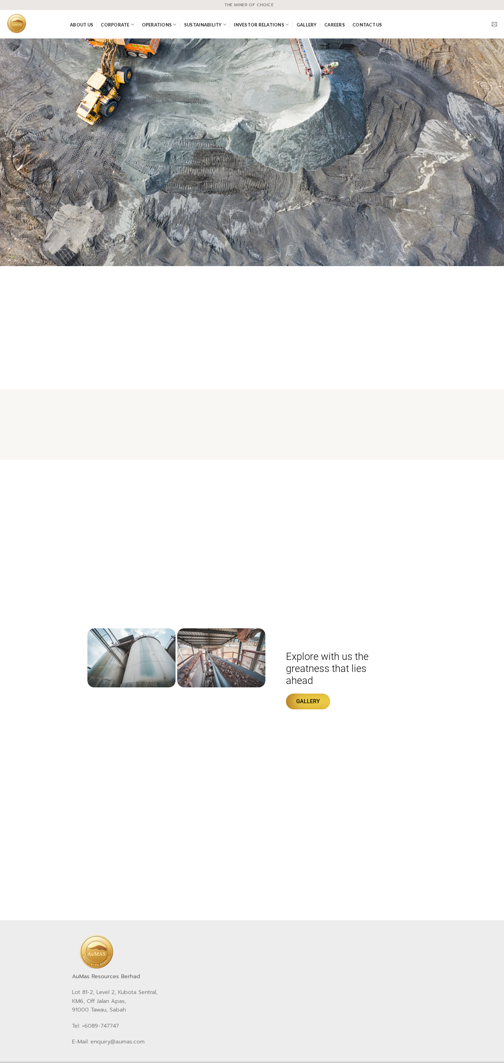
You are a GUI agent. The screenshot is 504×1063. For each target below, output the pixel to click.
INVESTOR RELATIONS (259, 24)
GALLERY (307, 24)
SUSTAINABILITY (203, 24)
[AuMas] (32, 23)
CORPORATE (115, 24)
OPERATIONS (157, 24)
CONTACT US (367, 24)
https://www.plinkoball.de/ (179, 851)
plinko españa (334, 826)
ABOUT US (81, 24)
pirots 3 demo (161, 876)
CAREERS (334, 24)
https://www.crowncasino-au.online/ (166, 810)
